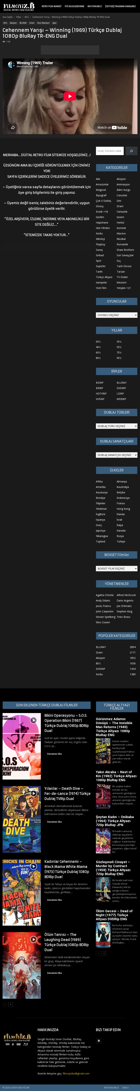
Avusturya (102, 492)
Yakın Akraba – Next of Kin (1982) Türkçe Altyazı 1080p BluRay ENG (116, 776)
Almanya (122, 481)
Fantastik (122, 211)
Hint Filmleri (103, 228)
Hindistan (101, 508)
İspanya (100, 519)
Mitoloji (100, 239)
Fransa (121, 503)
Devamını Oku (54, 753)
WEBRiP (121, 399)
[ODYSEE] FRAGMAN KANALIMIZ (120, 6)
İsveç (99, 525)
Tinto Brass (123, 617)
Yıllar (18, 17)
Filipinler (100, 503)
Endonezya (123, 498)
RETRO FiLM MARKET (51, 6)
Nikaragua (102, 536)
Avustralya (123, 487)
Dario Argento (125, 600)
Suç (119, 260)
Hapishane (102, 222)
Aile (98, 179)
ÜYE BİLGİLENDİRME (74, 6)
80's (98, 358)
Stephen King (124, 611)
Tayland (100, 541)
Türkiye (121, 541)
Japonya (100, 530)
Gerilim (100, 217)
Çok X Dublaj (103, 200)
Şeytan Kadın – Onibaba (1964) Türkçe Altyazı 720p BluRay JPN (115, 821)
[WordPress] (99, 1041)
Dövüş (100, 206)
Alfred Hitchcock (126, 595)
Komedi (121, 228)
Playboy (100, 244)
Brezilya (100, 498)
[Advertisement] (70, 50)
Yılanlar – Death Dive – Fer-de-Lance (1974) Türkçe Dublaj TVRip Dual (67, 793)
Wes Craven (103, 622)
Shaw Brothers (125, 249)
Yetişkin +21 (124, 288)
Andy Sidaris (103, 600)
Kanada (121, 530)
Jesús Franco (103, 606)
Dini (119, 200)
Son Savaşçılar (125, 255)
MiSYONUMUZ (95, 6)
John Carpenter (105, 611)
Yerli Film (101, 288)
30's (119, 341)
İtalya (120, 525)
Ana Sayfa (8, 17)
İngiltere (100, 514)
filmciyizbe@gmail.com (76, 1073)
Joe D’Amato (124, 606)
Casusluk (122, 195)
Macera (121, 233)
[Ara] (131, 151)
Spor (54, 23)
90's (119, 358)
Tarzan (121, 271)
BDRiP (100, 382)
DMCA (125, 1087)
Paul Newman (43, 23)
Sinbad (100, 255)
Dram (32, 23)
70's (119, 352)
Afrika (99, 481)
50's (119, 347)
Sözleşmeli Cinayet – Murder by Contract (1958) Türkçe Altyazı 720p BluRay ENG (113, 868)
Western (122, 282)
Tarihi (99, 271)
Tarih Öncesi (124, 266)
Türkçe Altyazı (104, 277)
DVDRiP (121, 388)
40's (98, 347)
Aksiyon (13, 23)
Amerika (101, 487)
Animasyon (123, 184)
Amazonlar (102, 184)
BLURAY (23, 23)
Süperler (101, 266)
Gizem (120, 217)
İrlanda (121, 514)
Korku (99, 233)
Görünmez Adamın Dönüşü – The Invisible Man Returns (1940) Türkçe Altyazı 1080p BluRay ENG (114, 727)
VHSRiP (100, 399)
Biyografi (101, 195)
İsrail (119, 519)
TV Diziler (122, 277)
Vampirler (101, 282)
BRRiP (99, 388)
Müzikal (121, 239)
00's (98, 341)
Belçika (121, 492)
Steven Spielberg (105, 617)
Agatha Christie (105, 595)
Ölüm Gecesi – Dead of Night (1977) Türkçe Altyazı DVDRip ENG (114, 915)
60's (27, 17)
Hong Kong (123, 508)
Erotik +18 (102, 211)
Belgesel (101, 190)
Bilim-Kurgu (123, 190)
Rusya (120, 536)
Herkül (120, 222)
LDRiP (120, 393)
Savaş (99, 249)
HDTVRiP (101, 393)
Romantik (122, 244)
